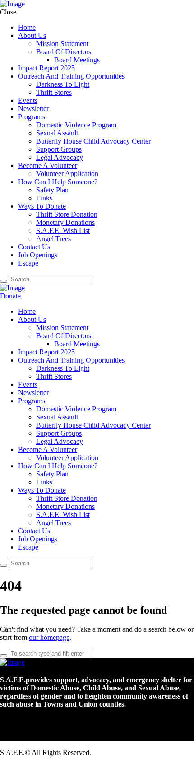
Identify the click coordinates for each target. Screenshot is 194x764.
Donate (10, 296)
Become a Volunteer (50, 296)
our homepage (49, 637)
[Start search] (3, 281)
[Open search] (3, 565)
